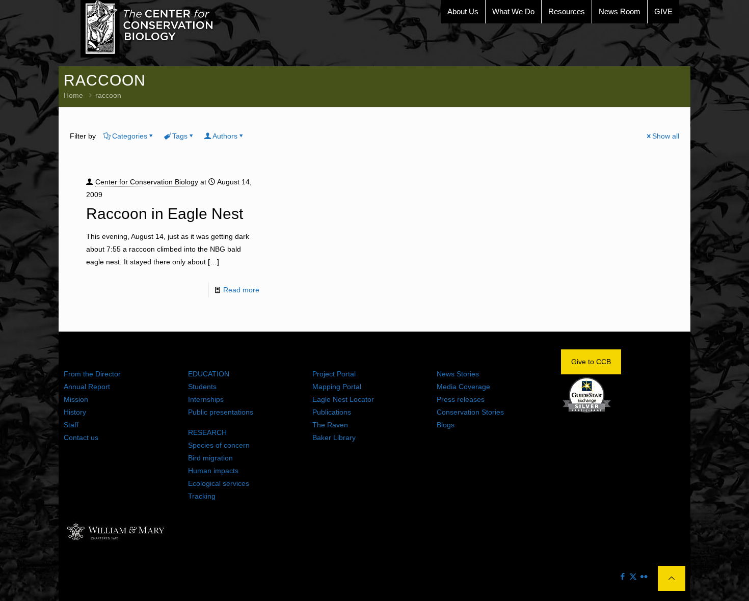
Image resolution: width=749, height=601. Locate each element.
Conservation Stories (470, 412)
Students (202, 387)
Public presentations (220, 412)
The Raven (330, 425)
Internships (206, 399)
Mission (76, 399)
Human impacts (213, 471)
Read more (241, 290)
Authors (224, 136)
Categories (129, 136)
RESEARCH (207, 432)
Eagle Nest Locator (343, 399)
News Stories (458, 374)
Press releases (461, 399)
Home (73, 95)
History (75, 412)
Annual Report (87, 387)
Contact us (81, 437)
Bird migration (210, 458)
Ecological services (218, 483)
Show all (665, 136)
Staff (71, 425)
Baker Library (334, 437)
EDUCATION (208, 374)
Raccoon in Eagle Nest (164, 213)
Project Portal (334, 374)
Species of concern (219, 445)
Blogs (445, 425)
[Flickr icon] (644, 576)
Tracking (202, 496)
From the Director (92, 374)
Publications (331, 412)
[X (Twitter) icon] (633, 576)
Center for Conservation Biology (146, 182)
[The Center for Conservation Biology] (147, 29)
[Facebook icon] (622, 576)
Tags (180, 136)
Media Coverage (463, 387)
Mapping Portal (336, 387)
